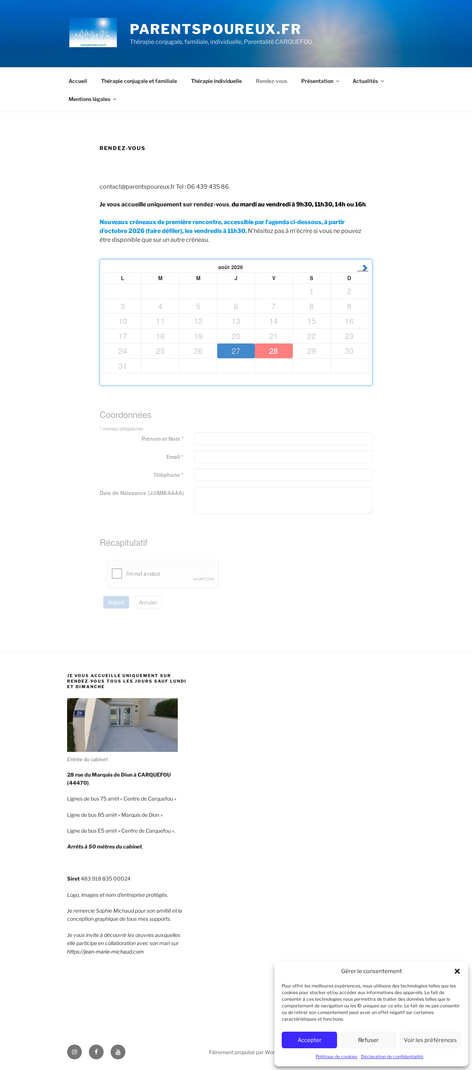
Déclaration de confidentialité (392, 1056)
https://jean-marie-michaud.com (105, 951)
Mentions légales (89, 99)
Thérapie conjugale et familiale (139, 81)
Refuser (368, 1040)
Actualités (365, 81)
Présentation (317, 81)
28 (273, 350)
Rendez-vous (271, 81)
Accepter (310, 1040)
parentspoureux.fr (216, 29)
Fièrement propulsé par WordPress (250, 1052)
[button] (457, 971)
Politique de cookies (336, 1056)
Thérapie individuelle (216, 81)
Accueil (78, 81)
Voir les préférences (430, 1040)
